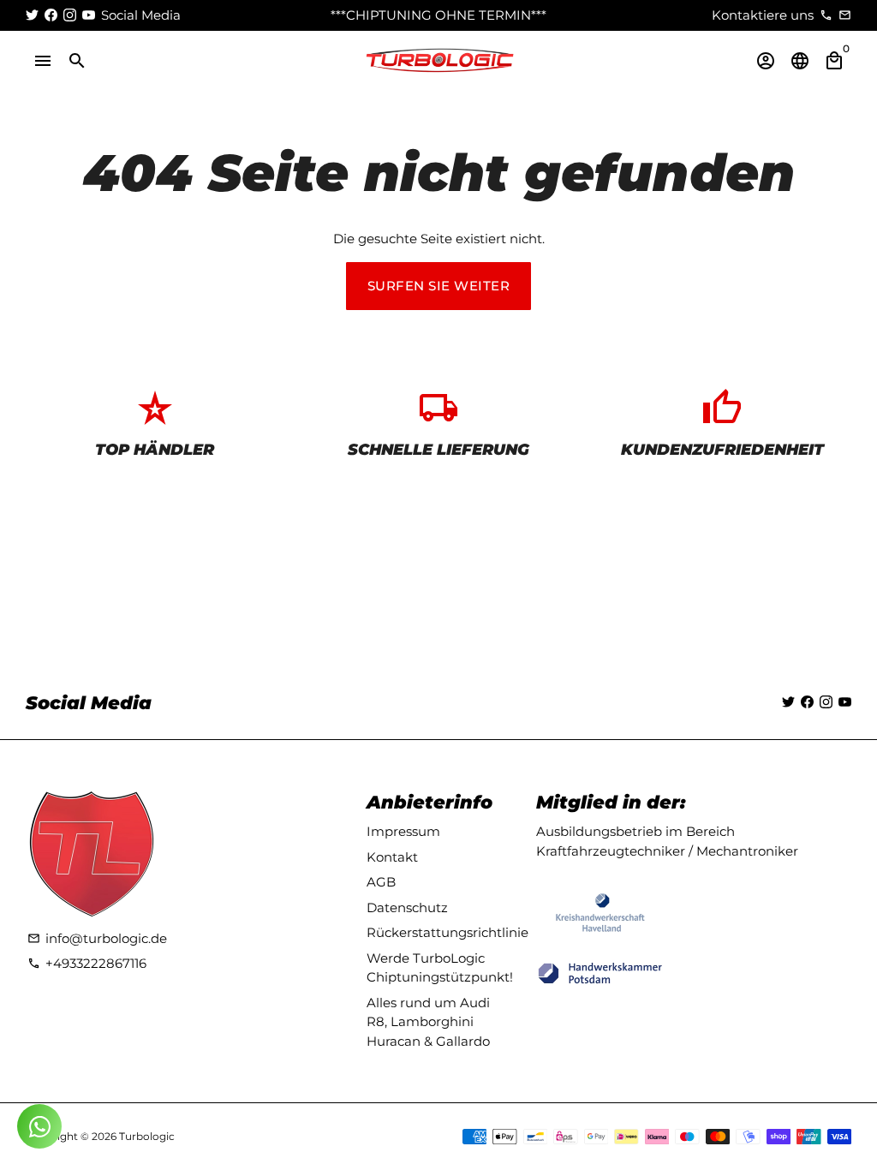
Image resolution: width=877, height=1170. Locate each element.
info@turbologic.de (97, 938)
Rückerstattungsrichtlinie (447, 932)
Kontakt (392, 857)
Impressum (403, 831)
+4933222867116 (86, 963)
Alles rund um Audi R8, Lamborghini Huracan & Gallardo (428, 1021)
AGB (381, 882)
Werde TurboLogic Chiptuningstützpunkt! (440, 968)
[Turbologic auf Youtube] (88, 15)
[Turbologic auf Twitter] (32, 15)
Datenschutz (407, 907)
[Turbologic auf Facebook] (51, 15)
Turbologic (147, 1136)
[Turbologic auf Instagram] (69, 15)
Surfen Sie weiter (438, 286)
